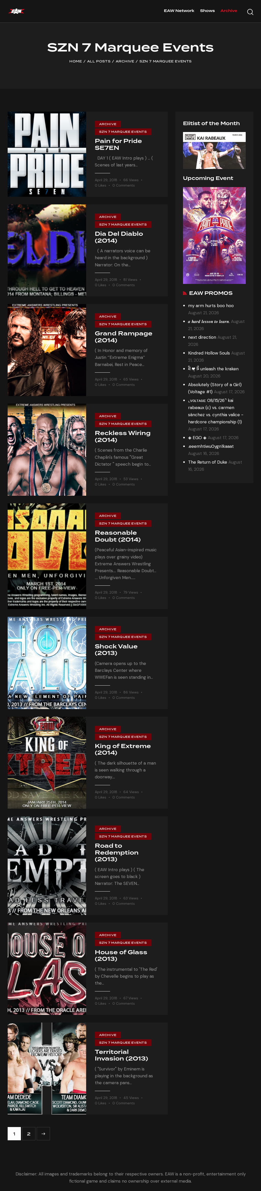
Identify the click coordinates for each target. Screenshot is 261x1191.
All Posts (98, 61)
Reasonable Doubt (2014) (118, 536)
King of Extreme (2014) (123, 750)
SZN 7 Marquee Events (123, 132)
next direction (202, 337)
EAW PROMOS (211, 293)
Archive (125, 61)
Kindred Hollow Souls (209, 353)
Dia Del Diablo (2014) (119, 237)
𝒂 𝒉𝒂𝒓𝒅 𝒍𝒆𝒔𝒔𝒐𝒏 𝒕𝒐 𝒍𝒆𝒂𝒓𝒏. (209, 321)
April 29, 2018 (106, 180)
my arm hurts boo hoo (211, 305)
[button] (103, 185)
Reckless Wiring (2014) (123, 437)
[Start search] (250, 12)
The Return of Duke (207, 462)
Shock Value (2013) (116, 650)
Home (75, 61)
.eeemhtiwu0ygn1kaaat (211, 446)
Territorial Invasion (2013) (121, 1056)
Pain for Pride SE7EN (118, 145)
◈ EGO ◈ (197, 437)
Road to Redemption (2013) (117, 853)
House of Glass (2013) (121, 956)
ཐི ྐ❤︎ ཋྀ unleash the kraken (213, 369)
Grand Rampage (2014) (123, 337)
